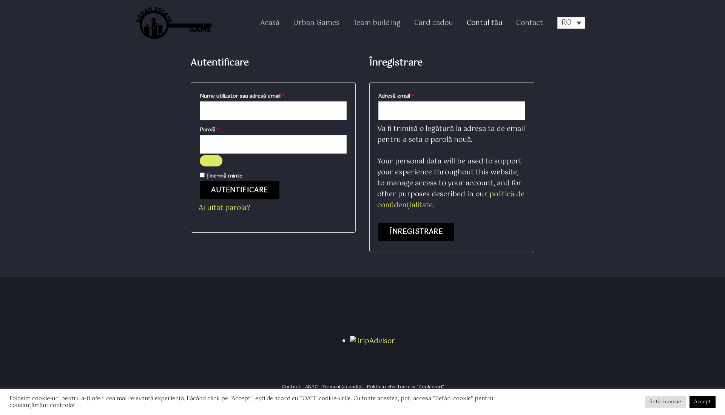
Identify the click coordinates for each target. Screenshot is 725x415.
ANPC (311, 387)
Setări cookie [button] (665, 402)
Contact (529, 23)
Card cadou (433, 23)
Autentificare (239, 190)
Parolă (223, 129)
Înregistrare (416, 232)
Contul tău (485, 23)
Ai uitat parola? (224, 208)
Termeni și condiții (342, 387)
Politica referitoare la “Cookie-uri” (405, 387)
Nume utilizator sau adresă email (256, 95)
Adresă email (409, 95)
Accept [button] (702, 402)
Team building (377, 23)
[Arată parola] (211, 160)
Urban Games (316, 23)
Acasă (269, 23)
